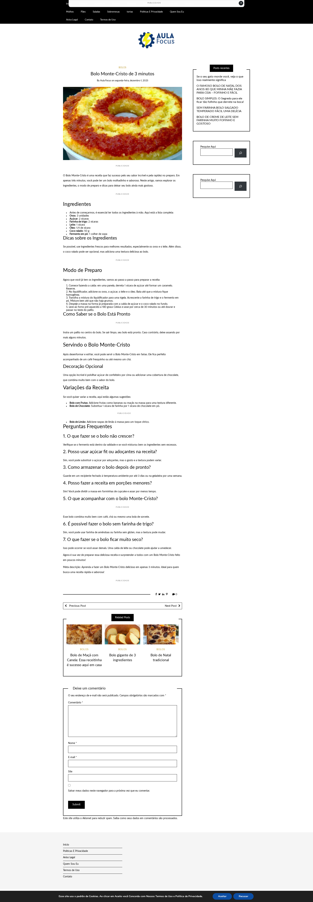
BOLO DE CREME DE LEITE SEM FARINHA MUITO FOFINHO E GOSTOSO (217, 120)
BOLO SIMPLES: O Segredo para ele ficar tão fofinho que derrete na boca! (220, 100)
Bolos (122, 67)
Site (70, 771)
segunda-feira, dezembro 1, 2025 (131, 80)
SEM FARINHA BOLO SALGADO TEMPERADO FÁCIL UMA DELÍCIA (219, 109)
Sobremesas (113, 12)
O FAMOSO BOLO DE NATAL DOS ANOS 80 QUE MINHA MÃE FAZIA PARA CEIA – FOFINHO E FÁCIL (219, 89)
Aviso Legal (72, 19)
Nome (72, 743)
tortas (130, 12)
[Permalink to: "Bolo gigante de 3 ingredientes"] (122, 634)
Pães (83, 12)
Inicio (66, 845)
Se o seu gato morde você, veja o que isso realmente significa (220, 78)
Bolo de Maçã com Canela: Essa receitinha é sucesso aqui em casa (84, 660)
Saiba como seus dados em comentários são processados (145, 818)
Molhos (70, 12)
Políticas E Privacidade (151, 12)
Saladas (96, 12)
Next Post (171, 606)
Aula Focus (105, 80)
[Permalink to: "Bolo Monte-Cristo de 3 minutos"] (122, 123)
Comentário (75, 702)
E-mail (72, 757)
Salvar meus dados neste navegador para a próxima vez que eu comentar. (109, 791)
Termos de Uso (108, 19)
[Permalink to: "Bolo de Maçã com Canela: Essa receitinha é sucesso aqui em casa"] (84, 634)
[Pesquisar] (240, 153)
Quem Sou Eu (177, 12)
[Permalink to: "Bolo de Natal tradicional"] (161, 634)
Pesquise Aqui (208, 147)
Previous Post (77, 606)
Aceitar (222, 896)
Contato (89, 19)
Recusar (243, 896)
